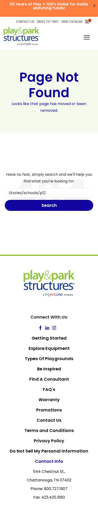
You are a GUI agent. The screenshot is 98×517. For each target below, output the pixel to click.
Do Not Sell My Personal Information (49, 451)
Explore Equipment (49, 348)
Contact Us (49, 420)
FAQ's (49, 389)
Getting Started (49, 338)
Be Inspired (49, 369)
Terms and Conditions (49, 430)
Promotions (49, 410)
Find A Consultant (49, 379)
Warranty (49, 400)
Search (49, 205)
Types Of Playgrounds (49, 359)
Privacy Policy (49, 441)
